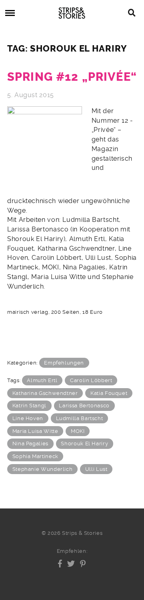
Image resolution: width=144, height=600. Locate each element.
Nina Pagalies (30, 444)
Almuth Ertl (42, 380)
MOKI (78, 431)
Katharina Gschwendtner (45, 393)
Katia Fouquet (108, 393)
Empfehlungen (64, 363)
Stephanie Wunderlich (42, 469)
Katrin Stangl (29, 406)
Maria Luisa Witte (35, 431)
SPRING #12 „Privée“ (72, 77)
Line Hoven (27, 418)
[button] (60, 564)
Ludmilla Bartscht (79, 418)
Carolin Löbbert (91, 380)
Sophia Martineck (35, 456)
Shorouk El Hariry (84, 444)
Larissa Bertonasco (84, 406)
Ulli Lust (96, 469)
